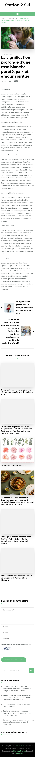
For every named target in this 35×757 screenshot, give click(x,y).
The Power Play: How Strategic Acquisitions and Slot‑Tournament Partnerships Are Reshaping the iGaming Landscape (16, 430)
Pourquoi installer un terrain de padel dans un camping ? (16, 705)
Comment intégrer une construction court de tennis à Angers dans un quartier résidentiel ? (18, 722)
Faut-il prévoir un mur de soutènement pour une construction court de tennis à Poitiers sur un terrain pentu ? (17, 697)
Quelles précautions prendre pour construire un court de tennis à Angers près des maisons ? (17, 713)
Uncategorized (6, 54)
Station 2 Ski (17, 4)
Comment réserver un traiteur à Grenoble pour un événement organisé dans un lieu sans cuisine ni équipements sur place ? (17, 501)
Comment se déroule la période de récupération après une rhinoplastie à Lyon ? (17, 392)
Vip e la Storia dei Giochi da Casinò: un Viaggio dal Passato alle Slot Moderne (16, 578)
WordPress (19, 754)
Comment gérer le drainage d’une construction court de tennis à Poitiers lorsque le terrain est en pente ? (17, 688)
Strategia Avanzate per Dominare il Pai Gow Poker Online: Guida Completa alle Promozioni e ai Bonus (16, 540)
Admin (3, 81)
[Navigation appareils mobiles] (17, 14)
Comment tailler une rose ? (13, 466)
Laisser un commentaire (10, 84)
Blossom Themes (19, 751)
